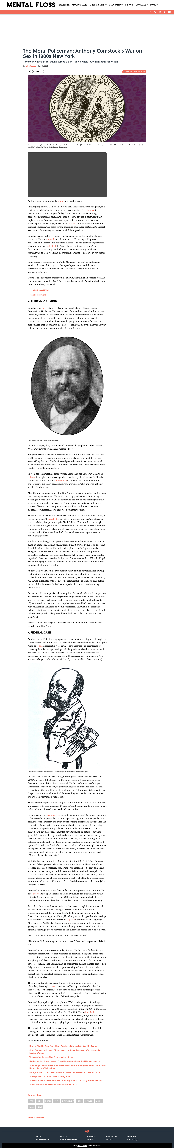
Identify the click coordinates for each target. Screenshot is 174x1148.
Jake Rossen (31, 66)
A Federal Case (39, 294)
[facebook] (150, 12)
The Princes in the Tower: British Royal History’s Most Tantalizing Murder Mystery (65, 1080)
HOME (79, 1101)
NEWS (40, 1107)
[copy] (42, 71)
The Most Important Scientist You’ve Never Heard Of (53, 1084)
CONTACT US (63, 1136)
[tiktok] (164, 12)
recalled (53, 518)
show (60, 201)
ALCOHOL (99, 1101)
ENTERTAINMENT (97, 4)
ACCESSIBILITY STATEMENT (68, 1140)
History (31, 1107)
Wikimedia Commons (121, 145)
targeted (71, 919)
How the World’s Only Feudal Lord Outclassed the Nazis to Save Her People (63, 1046)
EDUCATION (89, 1101)
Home (30, 1117)
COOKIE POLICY (132, 1136)
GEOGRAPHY (115, 4)
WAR (31, 1101)
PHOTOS (48, 1101)
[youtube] (169, 12)
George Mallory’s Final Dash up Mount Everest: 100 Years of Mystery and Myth (64, 1072)
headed (91, 210)
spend (51, 239)
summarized (54, 815)
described (89, 1012)
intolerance (61, 480)
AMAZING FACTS (79, 4)
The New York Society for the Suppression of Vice (97, 145)
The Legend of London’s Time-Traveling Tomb (49, 1076)
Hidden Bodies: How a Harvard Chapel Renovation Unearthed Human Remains (64, 1061)
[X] (155, 12)
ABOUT (38, 1136)
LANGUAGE (141, 4)
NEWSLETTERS (91, 1136)
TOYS (56, 1101)
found (40, 645)
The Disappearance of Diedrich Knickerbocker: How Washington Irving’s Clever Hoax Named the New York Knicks (67, 1067)
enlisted (32, 477)
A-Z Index (109, 1140)
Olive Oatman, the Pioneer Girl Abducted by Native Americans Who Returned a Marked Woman (64, 1051)
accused (52, 986)
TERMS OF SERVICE (42, 1140)
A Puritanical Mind (41, 290)
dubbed (71, 223)
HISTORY (129, 4)
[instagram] (160, 12)
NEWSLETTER (63, 4)
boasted (37, 893)
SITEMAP (90, 1140)
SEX (39, 1101)
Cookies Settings (132, 1140)
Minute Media (82, 1146)
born (45, 308)
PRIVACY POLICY (111, 1136)
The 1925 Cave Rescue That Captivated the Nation (51, 1057)
